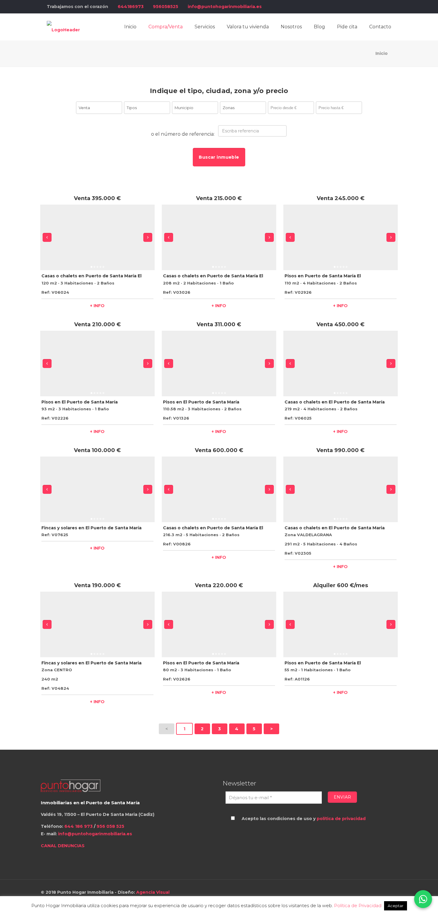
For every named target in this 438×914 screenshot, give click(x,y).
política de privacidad (341, 818)
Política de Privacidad (357, 905)
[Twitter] (364, 6)
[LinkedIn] (372, 6)
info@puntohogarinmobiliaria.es (225, 6)
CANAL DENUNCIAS (63, 845)
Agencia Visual (153, 892)
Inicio (381, 53)
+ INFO (97, 305)
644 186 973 (78, 826)
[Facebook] (356, 6)
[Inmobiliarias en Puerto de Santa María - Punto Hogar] (63, 26)
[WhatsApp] (423, 899)
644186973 (131, 6)
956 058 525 (110, 826)
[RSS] (388, 6)
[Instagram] (380, 6)
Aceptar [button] (395, 905)
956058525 (165, 6)
